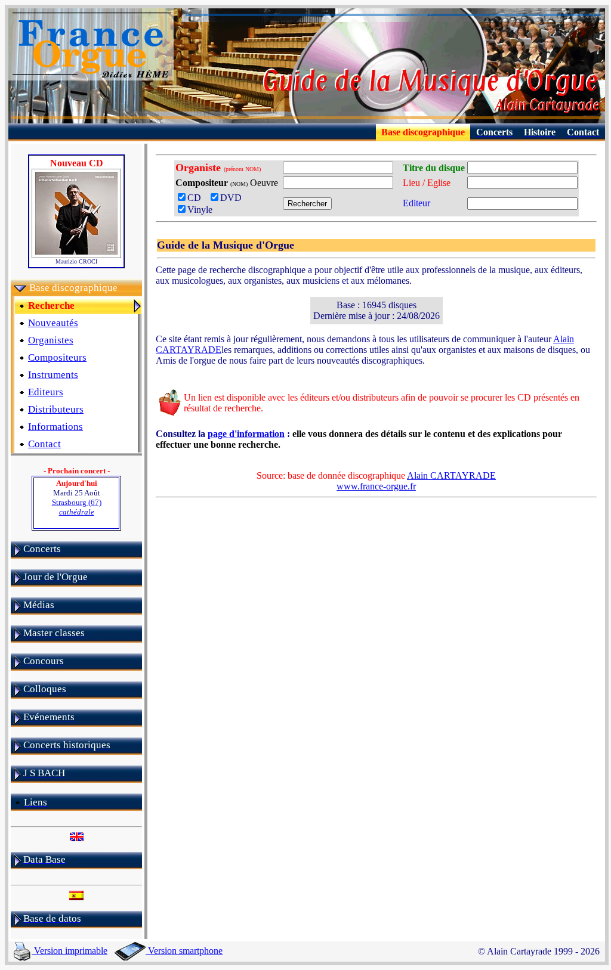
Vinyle (199, 209)
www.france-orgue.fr (376, 486)
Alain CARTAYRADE (451, 475)
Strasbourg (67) (76, 507)
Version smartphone (184, 951)
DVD (233, 198)
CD (197, 198)
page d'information (246, 434)
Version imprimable (69, 951)
